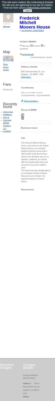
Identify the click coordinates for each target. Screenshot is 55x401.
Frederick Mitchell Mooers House (35, 22)
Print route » (26, 77)
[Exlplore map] (8, 61)
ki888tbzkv (7, 115)
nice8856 (7, 131)
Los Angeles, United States (33, 30)
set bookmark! (28, 54)
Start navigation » (31, 101)
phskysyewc (8, 112)
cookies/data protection (38, 7)
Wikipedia (6, 26)
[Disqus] (35, 231)
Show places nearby (6, 67)
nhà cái (6, 117)
